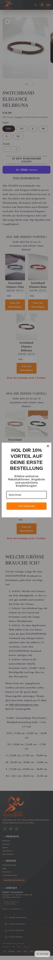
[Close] (48, 446)
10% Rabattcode (26, 506)
